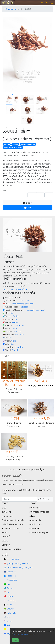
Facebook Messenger (35, 309)
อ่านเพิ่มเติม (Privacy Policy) (25, 634)
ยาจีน (4, 507)
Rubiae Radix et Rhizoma (13, 147)
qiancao (7, 144)
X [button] (53, 630)
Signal (15, 350)
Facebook (24, 306)
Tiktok (14, 328)
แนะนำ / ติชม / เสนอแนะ (11, 548)
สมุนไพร (15, 144)
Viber (13, 340)
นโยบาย (5, 540)
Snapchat (19, 346)
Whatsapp (20, 325)
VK (10, 337)
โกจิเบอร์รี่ (6, 536)
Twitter (16, 316)
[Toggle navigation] (52, 2)
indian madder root (28, 144)
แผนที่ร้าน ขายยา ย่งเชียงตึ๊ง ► (15, 289)
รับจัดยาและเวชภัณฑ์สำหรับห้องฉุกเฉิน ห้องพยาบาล (12, 528)
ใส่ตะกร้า (28, 202)
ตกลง (15, 640)
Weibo (15, 322)
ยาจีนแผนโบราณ (10, 9)
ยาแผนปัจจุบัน (7, 515)
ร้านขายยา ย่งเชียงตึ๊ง (7, 2)
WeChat (17, 331)
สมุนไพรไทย (6, 511)
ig (16, 319)
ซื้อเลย (28, 207)
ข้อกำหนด (6, 544)
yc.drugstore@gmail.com (23, 303)
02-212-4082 (23, 300)
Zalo (12, 343)
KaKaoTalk (19, 334)
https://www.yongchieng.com (20, 567)
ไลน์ (11, 312)
